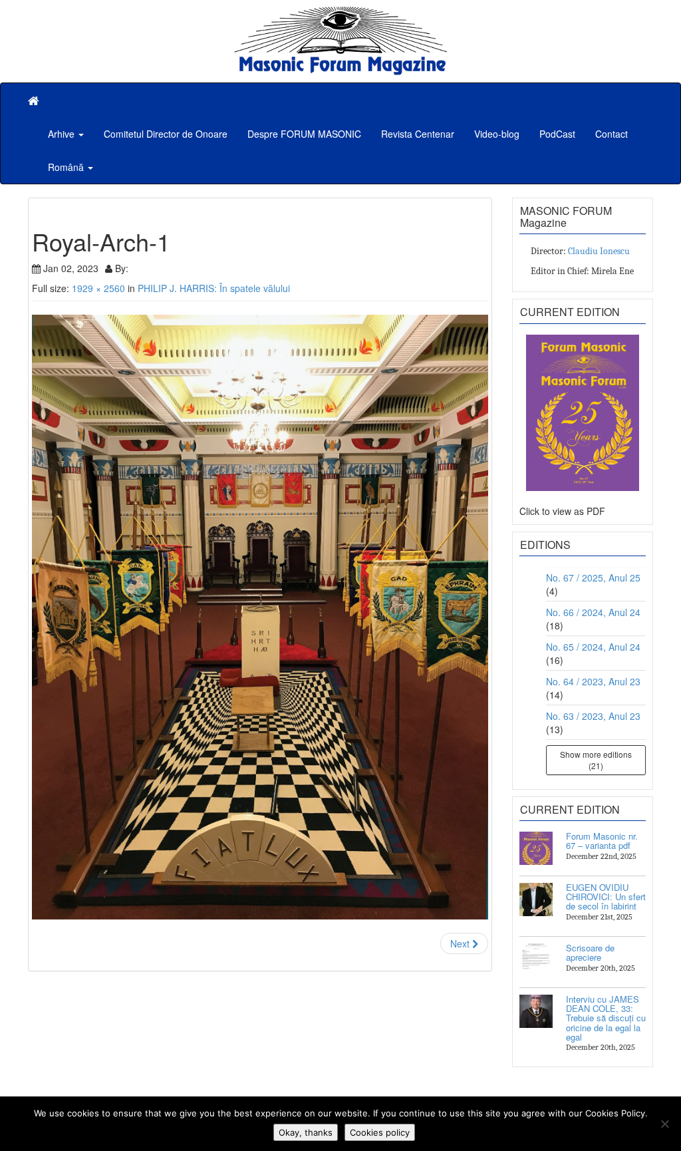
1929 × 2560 (98, 288)
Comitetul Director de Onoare (165, 133)
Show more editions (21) (596, 759)
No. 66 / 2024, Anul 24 (593, 612)
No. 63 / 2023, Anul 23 (593, 716)
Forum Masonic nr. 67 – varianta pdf (602, 841)
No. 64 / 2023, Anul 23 (593, 681)
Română (67, 167)
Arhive (62, 133)
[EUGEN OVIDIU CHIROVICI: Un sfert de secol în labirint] (536, 899)
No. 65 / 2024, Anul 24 (593, 646)
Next (461, 943)
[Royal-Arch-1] (260, 617)
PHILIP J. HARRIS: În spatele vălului (214, 288)
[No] (664, 1123)
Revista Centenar (417, 133)
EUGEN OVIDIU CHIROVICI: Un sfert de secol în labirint (606, 897)
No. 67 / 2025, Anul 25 (593, 577)
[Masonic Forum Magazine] (340, 13)
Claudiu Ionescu (599, 251)
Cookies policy (380, 1132)
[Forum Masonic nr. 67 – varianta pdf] (536, 848)
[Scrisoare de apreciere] (536, 960)
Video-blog (496, 133)
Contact (611, 133)
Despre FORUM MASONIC (304, 133)
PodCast (557, 133)
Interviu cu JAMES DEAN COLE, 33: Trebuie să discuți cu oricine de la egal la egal (606, 1018)
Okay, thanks (306, 1132)
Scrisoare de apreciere (590, 952)
